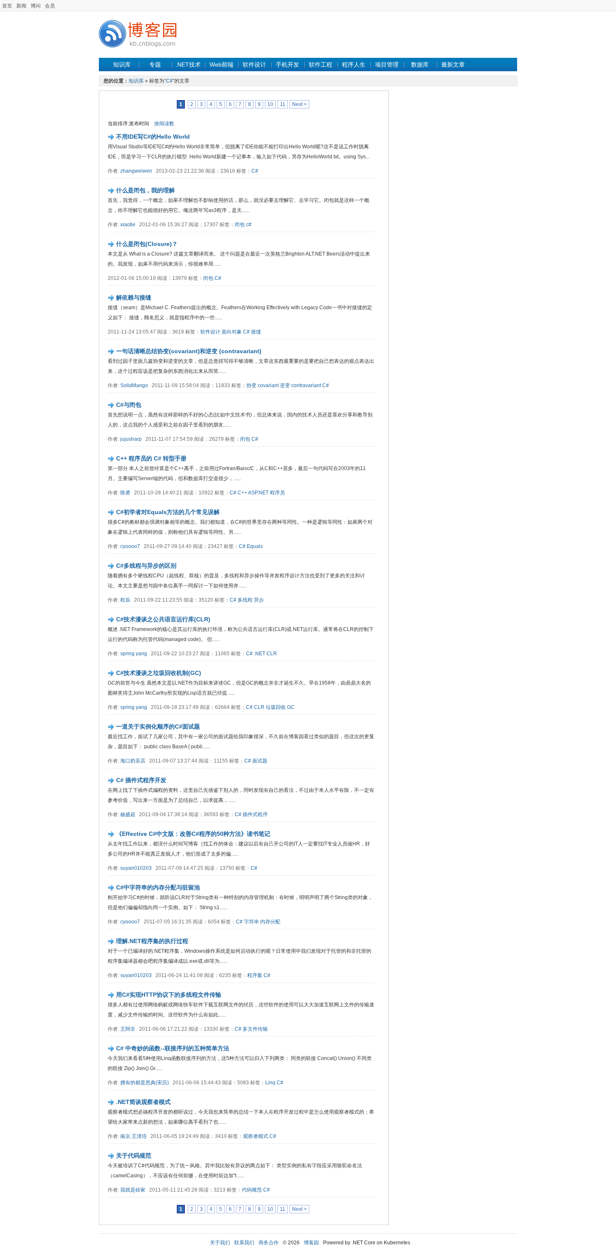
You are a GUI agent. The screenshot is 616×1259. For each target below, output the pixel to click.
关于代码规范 (133, 1155)
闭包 (240, 224)
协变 (251, 385)
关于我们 (220, 1243)
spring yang (133, 654)
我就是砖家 (132, 1190)
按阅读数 (164, 124)
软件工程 (320, 64)
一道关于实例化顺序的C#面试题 (158, 726)
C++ (242, 493)
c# (248, 224)
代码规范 (252, 1190)
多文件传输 (255, 1029)
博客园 (311, 1243)
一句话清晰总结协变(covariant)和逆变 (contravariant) (188, 351)
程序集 (254, 975)
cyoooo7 (130, 546)
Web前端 (221, 64)
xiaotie (127, 224)
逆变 (285, 385)
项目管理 (387, 64)
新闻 (21, 6)
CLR (272, 654)
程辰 (125, 600)
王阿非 (127, 1029)
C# (169, 81)
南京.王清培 (133, 1136)
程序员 (277, 493)
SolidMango (134, 385)
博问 (36, 6)
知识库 (122, 64)
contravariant (306, 385)
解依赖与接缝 (133, 297)
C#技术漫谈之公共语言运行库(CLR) (163, 619)
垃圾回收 (276, 707)
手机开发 (287, 64)
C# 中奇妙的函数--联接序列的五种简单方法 (172, 1048)
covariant (268, 385)
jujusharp (131, 439)
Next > (299, 104)
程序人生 (353, 64)
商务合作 (269, 1243)
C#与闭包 (128, 404)
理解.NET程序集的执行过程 (152, 941)
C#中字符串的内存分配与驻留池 (158, 887)
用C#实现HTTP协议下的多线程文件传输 (168, 994)
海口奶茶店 (132, 761)
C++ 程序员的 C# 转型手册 (151, 458)
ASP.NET (258, 493)
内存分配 (270, 922)
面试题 (259, 761)
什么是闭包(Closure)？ (147, 243)
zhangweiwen (136, 171)
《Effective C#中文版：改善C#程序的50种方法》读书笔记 (193, 833)
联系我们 (244, 1243)
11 (282, 104)
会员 (50, 6)
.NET (259, 654)
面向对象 (232, 332)
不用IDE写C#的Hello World (153, 136)
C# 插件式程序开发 (141, 780)
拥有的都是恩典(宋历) (144, 1083)
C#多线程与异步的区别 (146, 565)
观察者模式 (255, 1136)
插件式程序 (255, 814)
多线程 (245, 600)
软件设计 (254, 64)
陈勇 (125, 493)
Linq (270, 1083)
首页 (7, 6)
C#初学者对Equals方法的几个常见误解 (168, 512)
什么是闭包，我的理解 (145, 190)
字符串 (251, 922)
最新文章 (453, 64)
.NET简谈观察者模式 (143, 1102)
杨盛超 (127, 814)
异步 (259, 600)
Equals (255, 546)
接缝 (256, 332)
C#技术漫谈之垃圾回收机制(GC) (158, 673)
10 (270, 104)
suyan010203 (136, 868)
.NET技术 (188, 64)
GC (291, 707)
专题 (155, 64)
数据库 (420, 64)
